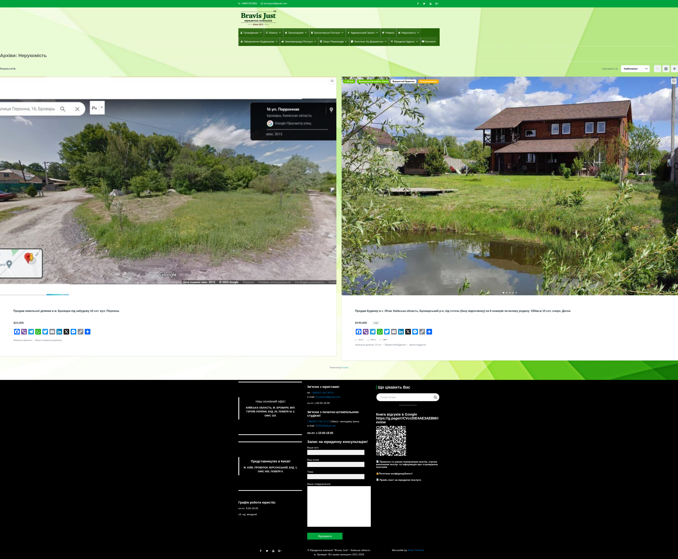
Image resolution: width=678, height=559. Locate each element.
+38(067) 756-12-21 (318, 421)
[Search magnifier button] (435, 397)
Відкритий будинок (403, 81)
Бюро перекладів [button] (333, 41)
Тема (310, 471)
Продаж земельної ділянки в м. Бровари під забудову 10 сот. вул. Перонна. (66, 310)
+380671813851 (249, 3)
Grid (657, 68)
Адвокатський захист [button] (363, 32)
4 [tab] (513, 292)
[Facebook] (418, 4)
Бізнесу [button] (273, 32)
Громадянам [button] (251, 32)
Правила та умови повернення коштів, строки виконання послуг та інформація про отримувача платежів (407, 464)
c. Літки (349, 81)
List (666, 68)
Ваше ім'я (313, 447)
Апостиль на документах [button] (368, 41)
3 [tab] (510, 292)
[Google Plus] (437, 4)
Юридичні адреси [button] (404, 41)
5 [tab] (516, 292)
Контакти (430, 41)
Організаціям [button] (296, 32)
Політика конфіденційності (395, 473)
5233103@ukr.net (325, 425)
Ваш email (313, 459)
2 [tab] (170, 292)
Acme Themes (416, 550)
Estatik (345, 367)
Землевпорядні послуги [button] (299, 41)
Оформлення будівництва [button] (259, 41)
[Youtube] (430, 4)
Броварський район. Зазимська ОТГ (373, 81)
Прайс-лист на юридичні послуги (400, 479)
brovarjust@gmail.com (275, 3)
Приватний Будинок (395, 344)
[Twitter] (424, 4)
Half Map (674, 68)
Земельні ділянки (22, 340)
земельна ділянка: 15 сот (368, 344)
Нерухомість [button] (409, 32)
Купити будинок (417, 344)
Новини (390, 32)
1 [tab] (166, 292)
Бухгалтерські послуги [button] (327, 32)
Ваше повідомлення (319, 484)
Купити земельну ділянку (48, 340)
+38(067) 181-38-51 (322, 392)
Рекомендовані (428, 81)
